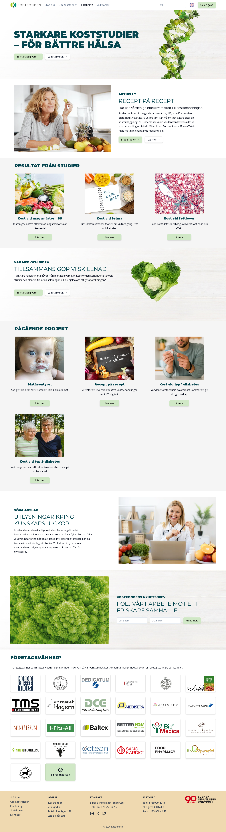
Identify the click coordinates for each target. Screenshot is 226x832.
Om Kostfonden (68, 5)
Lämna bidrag (56, 56)
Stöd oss (50, 5)
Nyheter (15, 814)
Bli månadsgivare (26, 56)
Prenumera (192, 620)
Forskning (87, 4)
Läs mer (152, 139)
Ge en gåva (206, 5)
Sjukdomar (103, 5)
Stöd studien (128, 139)
